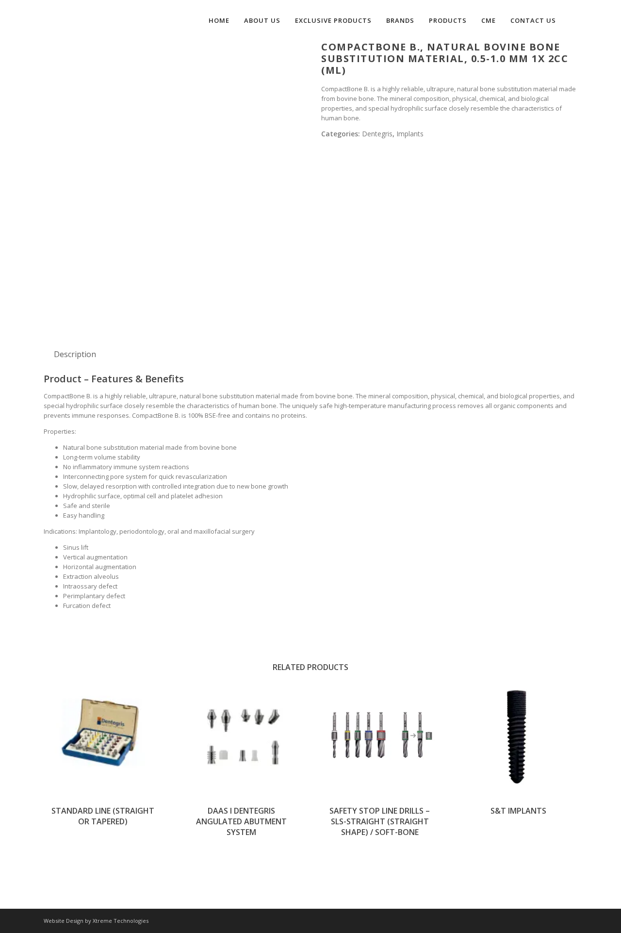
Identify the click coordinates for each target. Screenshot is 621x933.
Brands (400, 20)
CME (488, 20)
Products (448, 20)
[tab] (75, 354)
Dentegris (377, 133)
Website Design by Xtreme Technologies (96, 920)
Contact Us (533, 20)
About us (262, 20)
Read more (102, 735)
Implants (410, 133)
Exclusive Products (333, 20)
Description (75, 354)
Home (219, 20)
